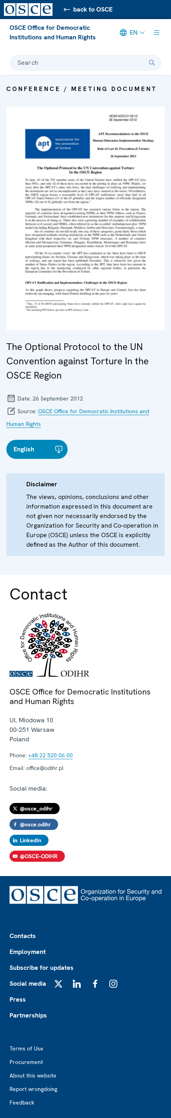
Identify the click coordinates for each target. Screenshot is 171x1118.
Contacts (23, 936)
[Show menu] (157, 33)
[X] (58, 984)
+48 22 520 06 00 (50, 755)
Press (18, 999)
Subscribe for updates (42, 967)
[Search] (152, 63)
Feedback (22, 1102)
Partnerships (28, 1015)
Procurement (26, 1062)
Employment (28, 952)
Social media (28, 983)
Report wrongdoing (33, 1089)
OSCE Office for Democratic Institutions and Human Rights (53, 32)
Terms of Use (26, 1048)
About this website (33, 1075)
